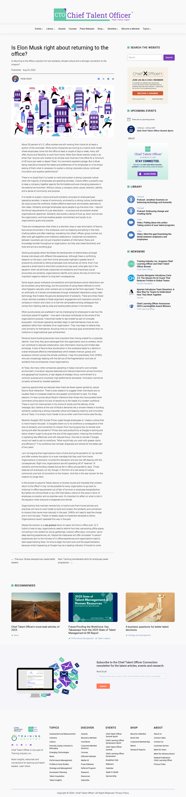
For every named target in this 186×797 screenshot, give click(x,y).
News (51, 756)
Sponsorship (111, 776)
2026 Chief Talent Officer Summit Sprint (155, 131)
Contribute (85, 742)
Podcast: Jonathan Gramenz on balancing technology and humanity (154, 201)
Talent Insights (55, 780)
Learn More (24, 766)
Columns (53, 738)
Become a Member (89, 738)
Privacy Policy (160, 764)
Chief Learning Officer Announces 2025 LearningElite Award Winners (154, 304)
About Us (158, 734)
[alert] (151, 119)
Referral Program (88, 768)
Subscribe (85, 780)
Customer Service (161, 746)
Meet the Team (160, 750)
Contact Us (158, 742)
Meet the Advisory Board (164, 754)
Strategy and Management (60, 768)
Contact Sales (160, 738)
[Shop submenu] (103, 29)
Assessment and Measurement (62, 734)
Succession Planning (58, 772)
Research (85, 772)
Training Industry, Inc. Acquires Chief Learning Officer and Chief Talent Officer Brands (155, 264)
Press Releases (87, 764)
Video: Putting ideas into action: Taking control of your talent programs (156, 223)
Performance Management (60, 760)
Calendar (109, 768)
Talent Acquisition (56, 776)
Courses (84, 752)
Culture (52, 742)
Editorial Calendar (88, 756)
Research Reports (137, 750)
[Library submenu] (54, 29)
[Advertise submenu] (117, 29)
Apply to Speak (112, 772)
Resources (85, 776)
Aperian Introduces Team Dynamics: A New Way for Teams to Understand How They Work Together (155, 292)
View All (131, 138)
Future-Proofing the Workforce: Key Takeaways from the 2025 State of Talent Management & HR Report (92, 630)
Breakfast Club (112, 760)
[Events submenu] (42, 29)
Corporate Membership (140, 742)
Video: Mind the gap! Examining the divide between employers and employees (154, 237)
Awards (84, 734)
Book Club (134, 738)
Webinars (110, 764)
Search (169, 57)
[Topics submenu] (150, 29)
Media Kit (85, 760)
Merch (133, 746)
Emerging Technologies (59, 752)
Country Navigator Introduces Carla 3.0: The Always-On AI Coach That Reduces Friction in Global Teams (154, 278)
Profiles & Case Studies (59, 764)
